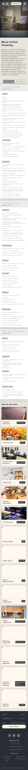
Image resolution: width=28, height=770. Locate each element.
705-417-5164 (15, 743)
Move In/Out (21, 756)
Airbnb (7, 758)
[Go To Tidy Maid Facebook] (9, 735)
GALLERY (22, 718)
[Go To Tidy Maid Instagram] (18, 735)
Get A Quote (14, 726)
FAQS (4, 723)
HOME (5, 714)
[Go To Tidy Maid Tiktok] (14, 735)
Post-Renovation (20, 758)
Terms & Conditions (9, 765)
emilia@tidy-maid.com (16, 746)
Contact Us (16, 3)
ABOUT (23, 714)
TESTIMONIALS (7, 718)
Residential (7, 756)
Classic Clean (8, 81)
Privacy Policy (21, 765)
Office (7, 761)
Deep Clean (20, 81)
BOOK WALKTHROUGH (18, 723)
